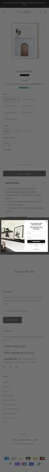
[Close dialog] (46, 222)
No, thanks (36, 249)
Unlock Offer (36, 241)
